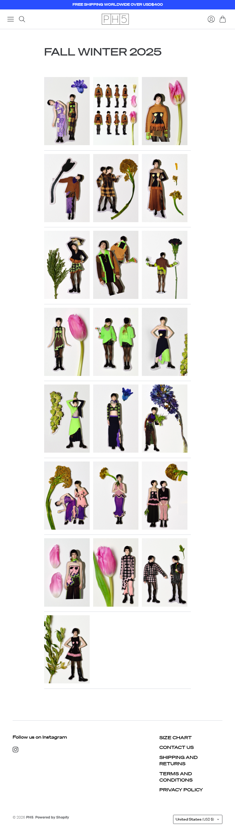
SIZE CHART (175, 737)
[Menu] (11, 19)
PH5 (30, 817)
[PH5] (115, 19)
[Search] (22, 19)
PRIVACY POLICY (181, 789)
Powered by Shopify (52, 817)
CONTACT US (176, 747)
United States (195, 819)
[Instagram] (15, 751)
